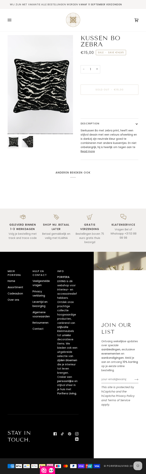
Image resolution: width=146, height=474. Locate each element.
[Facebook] (55, 434)
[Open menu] (13, 20)
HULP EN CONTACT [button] (40, 273)
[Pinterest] (69, 434)
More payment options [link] (95, 112)
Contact (38, 329)
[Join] (133, 379)
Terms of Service (119, 400)
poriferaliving (118, 466)
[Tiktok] (62, 434)
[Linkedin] (77, 439)
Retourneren (40, 323)
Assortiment (15, 287)
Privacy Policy (125, 396)
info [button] (60, 271)
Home (11, 281)
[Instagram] (77, 434)
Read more (88, 151)
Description (90, 123)
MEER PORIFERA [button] (14, 273)
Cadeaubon (15, 293)
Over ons (13, 300)
